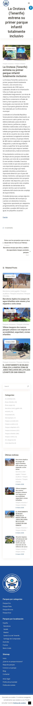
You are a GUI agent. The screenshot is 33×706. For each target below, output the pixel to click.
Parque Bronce (8, 610)
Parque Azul (7, 613)
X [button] (29, 703)
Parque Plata (7, 606)
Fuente (5, 217)
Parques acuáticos (10, 424)
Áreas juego (8, 405)
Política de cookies (9, 685)
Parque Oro (7, 603)
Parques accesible (10, 421)
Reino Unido (7, 648)
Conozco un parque (9, 668)
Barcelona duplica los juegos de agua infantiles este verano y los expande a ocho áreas (16, 301)
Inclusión (7, 411)
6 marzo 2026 (10, 276)
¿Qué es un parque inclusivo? (13, 662)
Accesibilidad (9, 399)
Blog (4, 671)
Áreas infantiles (9, 402)
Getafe (5, 629)
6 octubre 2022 (10, 48)
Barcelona (6, 626)
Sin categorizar (9, 440)
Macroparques (9, 418)
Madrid (5, 632)
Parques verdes (9, 437)
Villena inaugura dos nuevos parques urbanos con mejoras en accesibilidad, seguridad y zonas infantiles (22, 494)
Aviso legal (6, 679)
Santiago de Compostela (11, 639)
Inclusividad (8, 415)
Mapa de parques (9, 665)
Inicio (4, 658)
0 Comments (9, 228)
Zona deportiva (9, 443)
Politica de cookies (19, 703)
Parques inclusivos (8, 64)
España (5, 623)
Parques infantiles (20, 64)
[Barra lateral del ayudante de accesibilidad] (31, 8)
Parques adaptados (11, 427)
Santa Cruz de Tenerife (11, 636)
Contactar (6, 674)
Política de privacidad (10, 682)
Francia (5, 645)
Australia (6, 642)
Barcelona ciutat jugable (11, 291)
